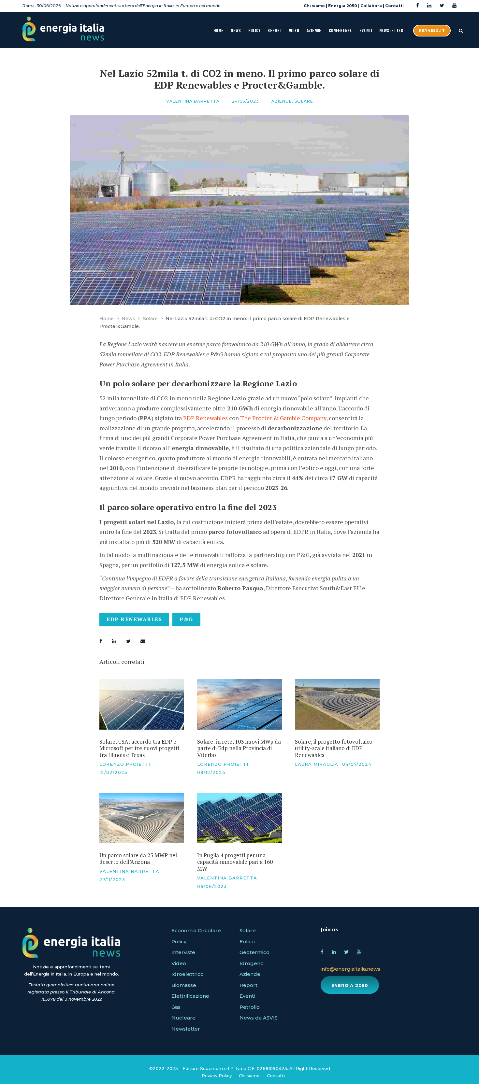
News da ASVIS (259, 1018)
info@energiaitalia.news (350, 969)
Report (275, 31)
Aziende (314, 31)
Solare (304, 101)
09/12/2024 (211, 772)
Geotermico (254, 952)
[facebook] (417, 5)
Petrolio (250, 1007)
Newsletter (391, 31)
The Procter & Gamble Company (283, 418)
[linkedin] (429, 5)
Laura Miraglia (316, 764)
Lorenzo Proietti (125, 764)
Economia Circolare (196, 930)
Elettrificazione (190, 996)
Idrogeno (252, 963)
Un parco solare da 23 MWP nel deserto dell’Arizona (138, 858)
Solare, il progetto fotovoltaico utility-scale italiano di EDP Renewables (333, 748)
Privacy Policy (217, 1075)
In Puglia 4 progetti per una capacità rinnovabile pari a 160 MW (235, 861)
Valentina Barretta (193, 101)
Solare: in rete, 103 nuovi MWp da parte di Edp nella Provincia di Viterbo (239, 748)
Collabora (371, 5)
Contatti (394, 5)
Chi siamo (314, 5)
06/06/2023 (212, 886)
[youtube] (454, 5)
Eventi (365, 31)
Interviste (183, 952)
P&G (186, 619)
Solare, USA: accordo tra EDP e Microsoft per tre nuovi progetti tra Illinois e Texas (139, 748)
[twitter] (442, 5)
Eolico (247, 941)
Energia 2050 (342, 5)
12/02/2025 (113, 772)
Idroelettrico (187, 974)
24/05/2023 (245, 101)
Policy (254, 31)
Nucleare (183, 1018)
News (236, 31)
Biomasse (183, 985)
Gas (176, 1007)
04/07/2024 (356, 764)
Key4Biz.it (432, 30)
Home (218, 31)
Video (294, 31)
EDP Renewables (205, 418)
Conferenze (340, 31)
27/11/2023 (112, 879)
